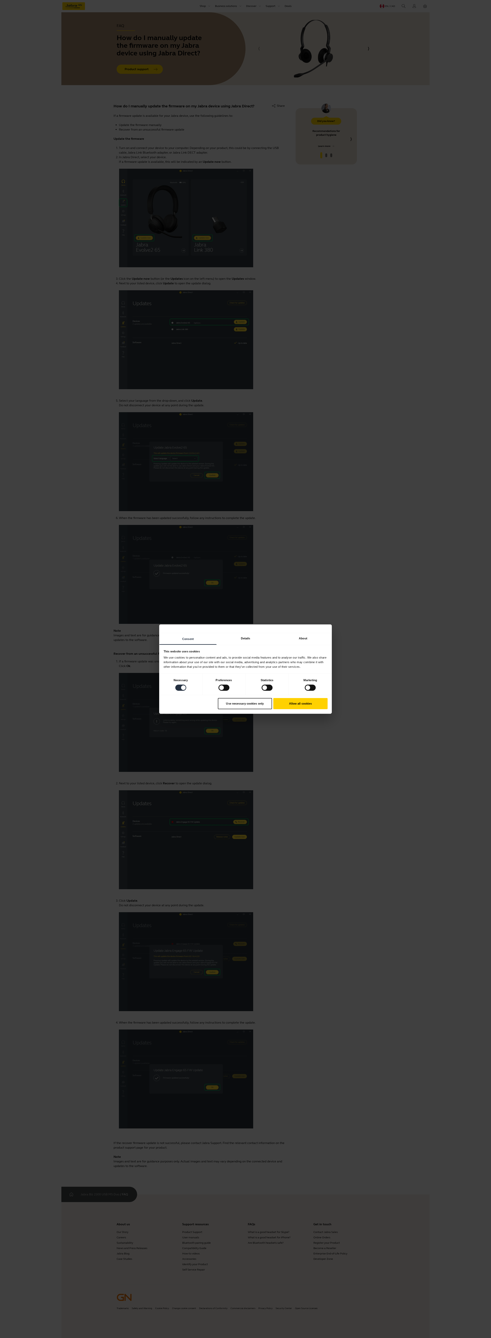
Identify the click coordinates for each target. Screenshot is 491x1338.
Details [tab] (245, 638)
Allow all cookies (300, 703)
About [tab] (303, 638)
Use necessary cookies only (245, 703)
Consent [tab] (188, 638)
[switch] (223, 688)
